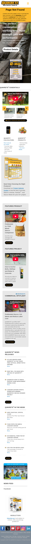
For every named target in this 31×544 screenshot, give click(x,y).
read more (9, 242)
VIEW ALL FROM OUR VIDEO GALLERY (16, 120)
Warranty (25, 537)
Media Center (9, 536)
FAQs (24, 532)
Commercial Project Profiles (7, 532)
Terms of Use (14, 537)
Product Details (11, 49)
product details (10, 342)
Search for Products (18, 532)
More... (9, 366)
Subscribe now (11, 518)
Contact (27, 536)
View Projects (21, 294)
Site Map (14, 536)
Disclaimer (20, 537)
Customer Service (21, 536)
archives (8, 402)
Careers (3, 536)
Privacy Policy (7, 537)
